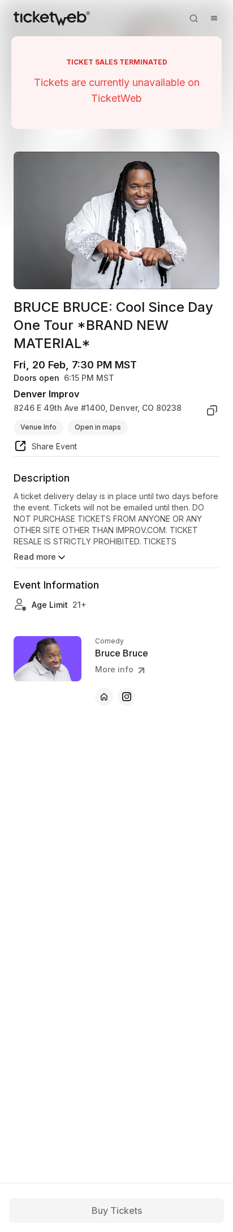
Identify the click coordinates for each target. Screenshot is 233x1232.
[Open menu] (213, 18)
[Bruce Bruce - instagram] (127, 697)
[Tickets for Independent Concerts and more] (52, 18)
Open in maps (98, 427)
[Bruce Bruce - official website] (104, 697)
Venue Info (38, 427)
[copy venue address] (212, 410)
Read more (35, 556)
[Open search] (193, 18)
